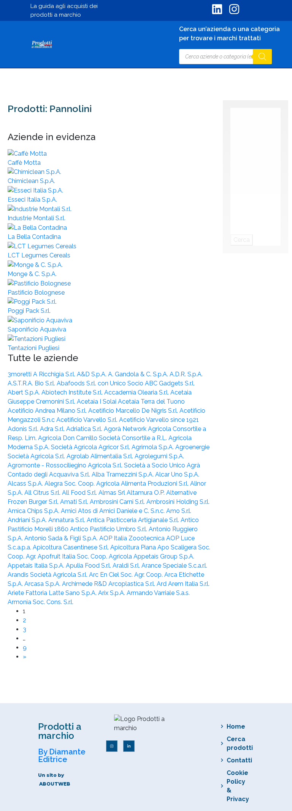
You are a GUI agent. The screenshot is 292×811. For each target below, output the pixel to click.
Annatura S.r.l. (67, 520)
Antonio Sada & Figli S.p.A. (61, 538)
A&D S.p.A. (92, 374)
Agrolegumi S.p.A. (159, 456)
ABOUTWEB (54, 784)
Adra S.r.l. (53, 428)
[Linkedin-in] (129, 746)
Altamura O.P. (146, 492)
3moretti (20, 374)
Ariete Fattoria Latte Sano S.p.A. (53, 592)
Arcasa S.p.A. (43, 583)
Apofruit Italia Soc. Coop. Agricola (85, 556)
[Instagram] (111, 746)
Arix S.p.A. (112, 592)
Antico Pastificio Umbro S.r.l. (109, 529)
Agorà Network (126, 428)
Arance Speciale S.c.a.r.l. (174, 565)
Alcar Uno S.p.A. (177, 474)
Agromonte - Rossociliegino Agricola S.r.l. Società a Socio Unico (97, 465)
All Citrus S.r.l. (43, 492)
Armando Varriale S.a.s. (158, 592)
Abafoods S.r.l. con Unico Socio (101, 383)
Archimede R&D (85, 583)
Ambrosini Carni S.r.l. (118, 501)
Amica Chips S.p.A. (34, 510)
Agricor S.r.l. (115, 447)
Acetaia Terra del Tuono (151, 401)
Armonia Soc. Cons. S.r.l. (40, 602)
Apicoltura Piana (133, 547)
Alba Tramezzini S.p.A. (123, 474)
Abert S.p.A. (24, 392)
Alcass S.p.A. (26, 483)
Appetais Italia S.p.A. (37, 565)
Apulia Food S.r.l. (89, 565)
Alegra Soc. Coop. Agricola (82, 483)
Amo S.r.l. (178, 510)
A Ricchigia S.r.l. (55, 374)
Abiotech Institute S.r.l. (72, 392)
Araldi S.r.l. (127, 565)
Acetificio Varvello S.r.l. (87, 419)
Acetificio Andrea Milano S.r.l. (48, 410)
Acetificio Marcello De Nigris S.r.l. (133, 410)
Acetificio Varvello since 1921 (159, 419)
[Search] (262, 56)
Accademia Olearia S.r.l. (137, 392)
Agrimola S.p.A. (153, 447)
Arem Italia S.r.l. (188, 583)
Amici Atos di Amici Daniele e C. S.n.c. (113, 510)
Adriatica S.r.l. (85, 428)
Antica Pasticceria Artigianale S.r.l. (134, 520)
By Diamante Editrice (62, 755)
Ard (162, 583)
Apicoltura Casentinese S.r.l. (71, 547)
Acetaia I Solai (97, 401)
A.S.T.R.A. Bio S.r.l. (32, 383)
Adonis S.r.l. (24, 428)
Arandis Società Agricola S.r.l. (48, 574)
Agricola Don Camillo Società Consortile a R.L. (103, 438)
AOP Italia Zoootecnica (132, 538)
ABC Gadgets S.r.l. (170, 383)
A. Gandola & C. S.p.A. (139, 374)
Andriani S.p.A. (28, 520)
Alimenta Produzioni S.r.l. (155, 483)
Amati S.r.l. (75, 501)
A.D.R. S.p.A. (186, 374)
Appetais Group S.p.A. (163, 556)
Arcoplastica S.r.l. (132, 583)
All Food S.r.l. (80, 492)
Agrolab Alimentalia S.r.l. (101, 456)
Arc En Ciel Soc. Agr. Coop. (126, 574)
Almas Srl (112, 492)
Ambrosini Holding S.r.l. (177, 501)
